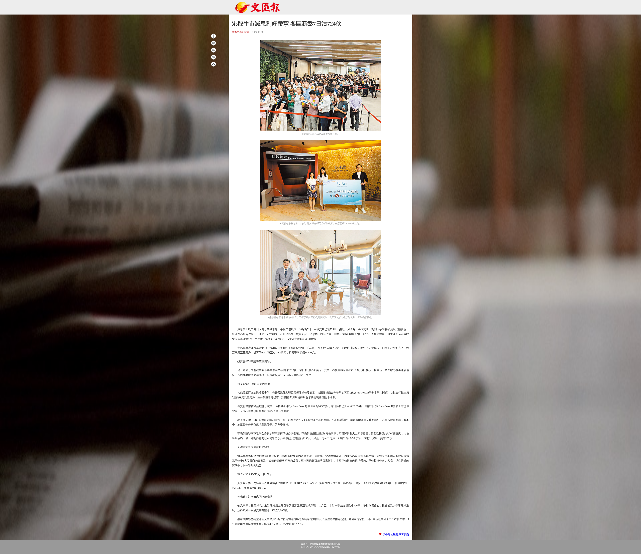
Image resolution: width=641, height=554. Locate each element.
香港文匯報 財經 (240, 32)
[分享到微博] (213, 57)
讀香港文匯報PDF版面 (396, 534)
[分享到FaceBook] (213, 36)
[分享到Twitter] (213, 43)
